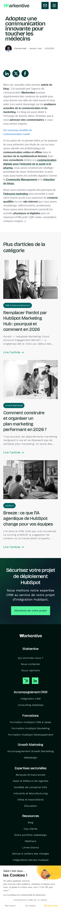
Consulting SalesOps (30, 704)
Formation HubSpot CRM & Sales (30, 722)
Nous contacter (30, 664)
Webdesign (30, 757)
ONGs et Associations (30, 799)
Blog (30, 822)
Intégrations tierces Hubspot (30, 859)
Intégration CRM (30, 698)
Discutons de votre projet (30, 610)
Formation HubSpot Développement (30, 734)
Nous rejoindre (30, 670)
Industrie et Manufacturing (31, 793)
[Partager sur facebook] (25, 73)
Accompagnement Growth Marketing (30, 751)
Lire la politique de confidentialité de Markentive (24, 895)
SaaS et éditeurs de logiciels (30, 780)
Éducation (30, 805)
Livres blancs (30, 847)
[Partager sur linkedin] (6, 73)
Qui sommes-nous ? (30, 657)
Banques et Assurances (30, 774)
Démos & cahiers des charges (30, 853)
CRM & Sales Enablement (17, 305)
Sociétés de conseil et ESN (30, 787)
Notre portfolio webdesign (30, 834)
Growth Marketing (13, 405)
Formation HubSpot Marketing (31, 728)
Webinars (30, 841)
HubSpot (9, 505)
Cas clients (30, 828)
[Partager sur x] (16, 73)
